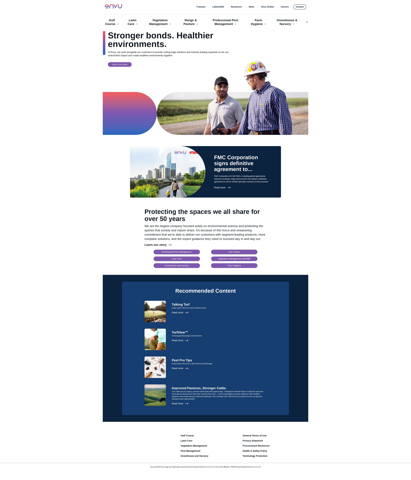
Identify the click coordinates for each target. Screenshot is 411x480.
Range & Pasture (190, 22)
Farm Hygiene (257, 22)
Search (306, 22)
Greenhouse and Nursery (194, 456)
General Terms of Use (255, 435)
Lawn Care (132, 22)
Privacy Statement (253, 440)
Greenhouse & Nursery (287, 22)
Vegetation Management (158, 22)
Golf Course (110, 22)
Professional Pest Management (225, 22)
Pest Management (190, 451)
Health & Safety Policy (255, 451)
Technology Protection (255, 456)
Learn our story (155, 244)
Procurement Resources (256, 445)
